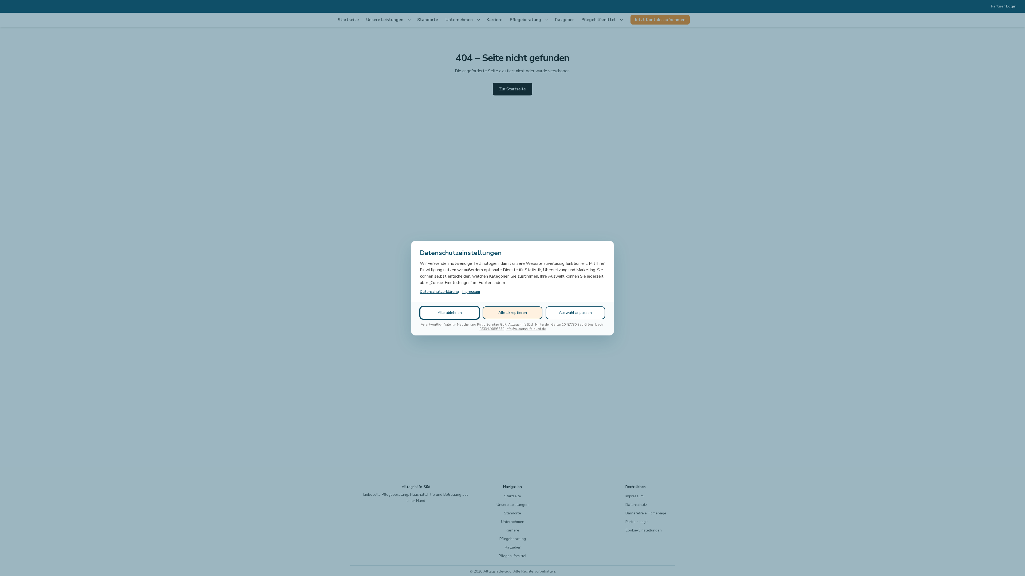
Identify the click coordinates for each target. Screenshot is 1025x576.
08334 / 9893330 (491, 329)
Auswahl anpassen (575, 312)
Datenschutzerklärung (439, 291)
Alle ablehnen (450, 312)
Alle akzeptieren (512, 312)
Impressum (471, 291)
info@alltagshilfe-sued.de (526, 329)
